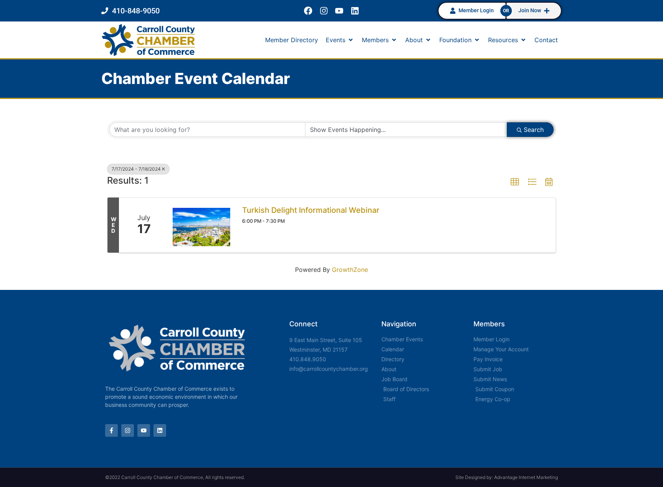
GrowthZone (350, 269)
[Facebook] (308, 11)
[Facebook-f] (111, 430)
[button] (340, 39)
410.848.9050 (307, 359)
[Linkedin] (355, 11)
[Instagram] (324, 11)
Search (534, 129)
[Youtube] (339, 11)
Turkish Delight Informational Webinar (310, 210)
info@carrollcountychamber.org (328, 368)
